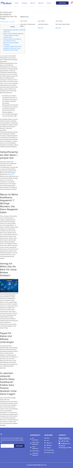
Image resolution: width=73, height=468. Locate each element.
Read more (23, 30)
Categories (24, 3)
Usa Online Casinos (43, 24)
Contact (48, 3)
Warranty (41, 3)
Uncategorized (12, 21)
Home (16, 3)
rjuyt (7, 21)
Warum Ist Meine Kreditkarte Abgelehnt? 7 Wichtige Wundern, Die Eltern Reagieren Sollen (13, 35)
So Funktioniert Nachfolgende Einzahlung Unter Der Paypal (8, 15)
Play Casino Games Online (63, 24)
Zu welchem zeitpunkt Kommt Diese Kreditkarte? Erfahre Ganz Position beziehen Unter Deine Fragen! (12, 48)
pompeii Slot (10, 174)
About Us (32, 3)
